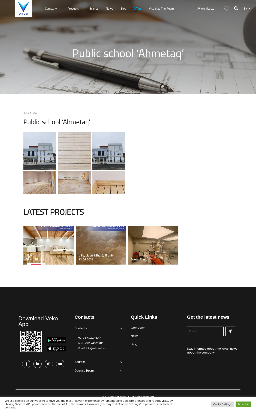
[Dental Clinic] (154, 245)
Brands (93, 8)
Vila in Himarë (35, 259)
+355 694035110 (94, 343)
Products (73, 8)
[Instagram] (49, 364)
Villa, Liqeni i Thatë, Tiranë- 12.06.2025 (96, 257)
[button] (100, 328)
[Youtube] (60, 364)
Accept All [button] (243, 404)
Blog (123, 8)
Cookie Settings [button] (222, 404)
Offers (137, 8)
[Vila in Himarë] (49, 245)
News (109, 8)
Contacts (81, 328)
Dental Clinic (139, 259)
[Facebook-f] (26, 364)
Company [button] (51, 8)
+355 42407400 (92, 338)
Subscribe (230, 331)
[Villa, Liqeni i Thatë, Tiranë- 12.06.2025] (102, 245)
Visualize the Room (161, 8)
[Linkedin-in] (37, 364)
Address (80, 362)
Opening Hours (84, 370)
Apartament (191, 219)
